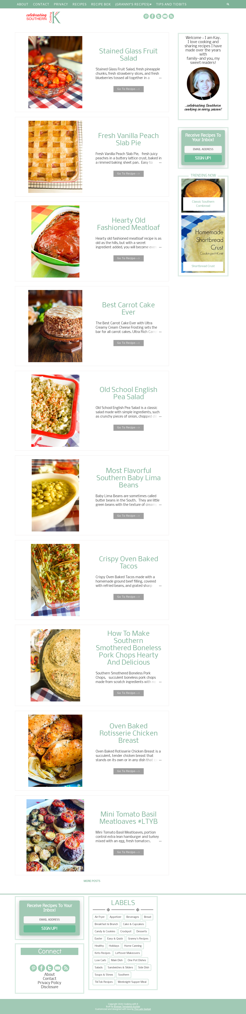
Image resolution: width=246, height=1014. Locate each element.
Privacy (61, 4)
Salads (99, 967)
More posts (92, 881)
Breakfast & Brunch (106, 924)
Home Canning (133, 946)
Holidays (114, 946)
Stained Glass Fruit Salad (128, 55)
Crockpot (125, 931)
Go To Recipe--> (128, 89)
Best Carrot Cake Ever (128, 309)
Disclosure (49, 987)
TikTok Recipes (104, 982)
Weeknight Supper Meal (132, 982)
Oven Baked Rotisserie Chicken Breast (128, 734)
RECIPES (79, 4)
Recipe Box (101, 4)
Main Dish (117, 960)
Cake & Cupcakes (133, 924)
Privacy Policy (49, 983)
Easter (98, 938)
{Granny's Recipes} (132, 4)
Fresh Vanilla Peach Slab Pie (128, 140)
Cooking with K (130, 1004)
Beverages (132, 917)
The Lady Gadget (142, 1009)
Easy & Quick (115, 938)
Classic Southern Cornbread (203, 204)
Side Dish (143, 967)
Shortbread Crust (203, 266)
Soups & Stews (104, 974)
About (22, 4)
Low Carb (100, 960)
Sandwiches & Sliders (120, 967)
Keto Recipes (102, 953)
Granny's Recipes (138, 938)
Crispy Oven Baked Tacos (128, 563)
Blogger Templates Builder (127, 1006)
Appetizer (115, 917)
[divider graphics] (49, 954)
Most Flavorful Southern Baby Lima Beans (129, 478)
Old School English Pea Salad (128, 394)
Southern (123, 974)
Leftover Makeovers (127, 953)
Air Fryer (100, 917)
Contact (41, 4)
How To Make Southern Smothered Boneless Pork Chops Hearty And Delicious (128, 648)
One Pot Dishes (137, 960)
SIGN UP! (203, 158)
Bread (147, 917)
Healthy (99, 946)
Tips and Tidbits (171, 4)
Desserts (142, 931)
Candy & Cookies (105, 931)
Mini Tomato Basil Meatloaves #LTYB (128, 818)
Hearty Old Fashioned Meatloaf (128, 224)
